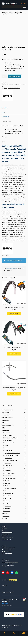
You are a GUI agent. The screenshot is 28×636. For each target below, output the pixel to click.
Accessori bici (6, 412)
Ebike (4, 427)
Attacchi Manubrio (9, 435)
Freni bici (7, 468)
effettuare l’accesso (11, 268)
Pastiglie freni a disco (10, 478)
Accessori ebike (7, 415)
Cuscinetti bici (8, 458)
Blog (3, 530)
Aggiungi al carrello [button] (14, 313)
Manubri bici (8, 470)
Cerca (14, 633)
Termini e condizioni (7, 532)
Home (4, 12)
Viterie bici (7, 508)
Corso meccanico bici (8, 425)
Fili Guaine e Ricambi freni (11, 460)
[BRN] (7, 95)
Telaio (6, 503)
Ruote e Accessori (9, 493)
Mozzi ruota (8, 475)
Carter (6, 445)
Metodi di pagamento (7, 537)
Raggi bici (7, 483)
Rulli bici (5, 513)
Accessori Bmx (8, 432)
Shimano (7, 501)
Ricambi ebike (6, 511)
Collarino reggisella (11, 84)
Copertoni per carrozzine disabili (12, 453)
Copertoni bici (8, 450)
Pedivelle (7, 480)
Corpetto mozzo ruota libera (11, 455)
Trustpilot (4, 585)
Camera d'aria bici (9, 443)
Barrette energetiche (8, 417)
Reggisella (16, 12)
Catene (6, 448)
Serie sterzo (8, 498)
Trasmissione (8, 506)
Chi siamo (4, 528)
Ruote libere (8, 496)
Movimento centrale (9, 473)
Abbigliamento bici (7, 410)
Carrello (21, 632)
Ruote (6, 490)
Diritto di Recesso (6, 539)
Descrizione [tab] (5, 108)
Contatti (4, 526)
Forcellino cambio (9, 465)
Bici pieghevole (8, 440)
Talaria (5, 518)
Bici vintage (6, 420)
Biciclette (5, 422)
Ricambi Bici (9, 12)
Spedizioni (4, 535)
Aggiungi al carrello (14, 76)
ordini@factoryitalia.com (11, 562)
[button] (14, 614)
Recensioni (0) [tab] (5, 116)
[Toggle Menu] (24, 7)
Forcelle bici (8, 463)
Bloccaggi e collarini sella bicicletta (12, 88)
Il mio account (5, 534)
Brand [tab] (3, 112)
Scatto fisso (6, 516)
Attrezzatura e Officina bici (11, 438)
